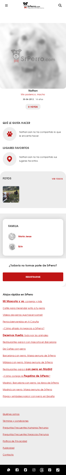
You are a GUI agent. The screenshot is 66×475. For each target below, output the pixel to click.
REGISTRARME (33, 276)
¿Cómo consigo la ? (26, 376)
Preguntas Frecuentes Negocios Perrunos (26, 434)
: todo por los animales (25, 335)
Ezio (20, 246)
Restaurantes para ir (27, 369)
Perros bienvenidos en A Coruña (21, 321)
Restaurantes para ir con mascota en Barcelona (29, 342)
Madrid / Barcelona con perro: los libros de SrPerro (31, 382)
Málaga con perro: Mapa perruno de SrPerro (28, 362)
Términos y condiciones (16, 420)
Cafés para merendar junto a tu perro (24, 308)
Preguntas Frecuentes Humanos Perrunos (25, 427)
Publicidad (8, 447)
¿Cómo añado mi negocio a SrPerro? (24, 328)
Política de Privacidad (15, 441)
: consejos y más (22, 301)
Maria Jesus (25, 236)
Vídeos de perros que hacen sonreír (23, 314)
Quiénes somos (11, 414)
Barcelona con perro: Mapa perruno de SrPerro (29, 355)
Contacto (8, 454)
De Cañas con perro (14, 348)
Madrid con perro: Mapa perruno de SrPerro (27, 389)
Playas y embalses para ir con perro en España (29, 396)
